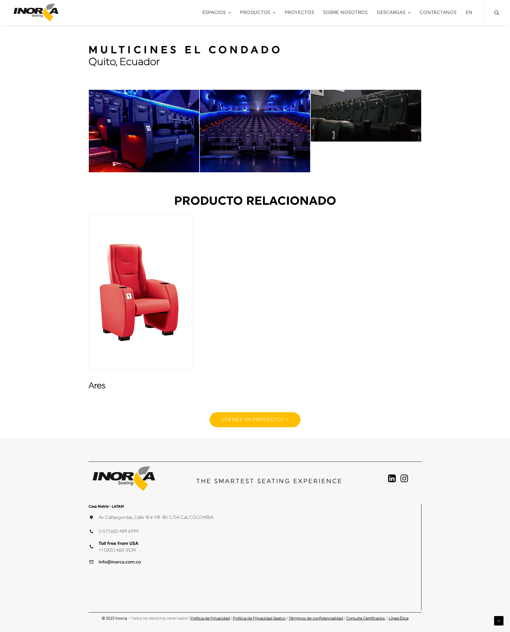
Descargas (391, 12)
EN (469, 12)
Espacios (214, 12)
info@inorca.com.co (120, 562)
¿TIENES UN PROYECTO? (252, 419)
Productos (255, 12)
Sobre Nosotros (345, 12)
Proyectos (299, 12)
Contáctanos (438, 12)
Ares (97, 385)
